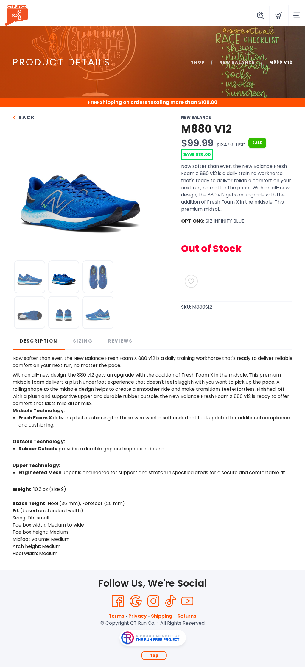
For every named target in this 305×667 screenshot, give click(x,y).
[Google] (135, 601)
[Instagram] (153, 601)
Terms (116, 616)
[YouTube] (187, 601)
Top (154, 655)
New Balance (237, 62)
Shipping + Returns (173, 616)
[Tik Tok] (170, 601)
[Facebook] (118, 601)
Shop (198, 62)
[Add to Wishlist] (191, 281)
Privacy (137, 616)
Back (26, 117)
